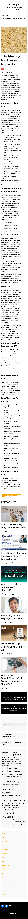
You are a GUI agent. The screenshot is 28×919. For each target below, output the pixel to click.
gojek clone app (9, 792)
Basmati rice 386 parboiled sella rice (10, 496)
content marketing (6, 765)
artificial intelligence (9, 757)
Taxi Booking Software (8, 736)
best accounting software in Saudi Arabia (11, 759)
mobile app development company (10, 803)
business (19, 761)
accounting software (9, 752)
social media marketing (8, 815)
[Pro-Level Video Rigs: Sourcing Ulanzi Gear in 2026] (14, 633)
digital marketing (9, 768)
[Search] (10, 9)
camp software (6, 763)
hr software (20, 795)
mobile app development (13, 800)
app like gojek (16, 755)
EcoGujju (14, 4)
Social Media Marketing (8, 882)
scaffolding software (6, 807)
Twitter (4, 744)
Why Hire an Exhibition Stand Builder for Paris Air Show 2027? (12, 587)
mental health (13, 798)
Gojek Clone (5, 866)
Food (3, 857)
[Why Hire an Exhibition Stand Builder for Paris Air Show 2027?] (14, 574)
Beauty (4, 837)
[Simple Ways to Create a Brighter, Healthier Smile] (14, 605)
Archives (4, 720)
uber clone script (18, 824)
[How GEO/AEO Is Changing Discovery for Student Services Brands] (14, 542)
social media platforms (7, 819)
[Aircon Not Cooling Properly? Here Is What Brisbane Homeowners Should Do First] (14, 665)
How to (4, 878)
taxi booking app (20, 822)
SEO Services (15, 807)
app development (6, 754)
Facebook (19, 742)
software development (17, 819)
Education (5, 849)
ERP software (8, 781)
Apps (3, 833)
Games (4, 861)
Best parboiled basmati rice (9, 498)
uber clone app (10, 824)
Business (5, 841)
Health (4, 870)
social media (7, 810)
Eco (3, 68)
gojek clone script (9, 795)
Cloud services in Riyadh (16, 763)
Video (4, 894)
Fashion (4, 853)
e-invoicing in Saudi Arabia (11, 777)
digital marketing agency (12, 771)
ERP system (18, 782)
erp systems (5, 786)
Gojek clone (7, 789)
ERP (15, 779)
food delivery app (13, 786)
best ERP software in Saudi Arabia (9, 761)
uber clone (4, 824)
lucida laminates (5, 798)
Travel (4, 890)
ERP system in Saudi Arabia (11, 784)
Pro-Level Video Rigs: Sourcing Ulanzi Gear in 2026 (12, 647)
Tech (3, 886)
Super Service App (7, 734)
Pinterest (14, 742)
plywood (21, 803)
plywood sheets (6, 805)
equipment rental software (7, 779)
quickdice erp (15, 805)
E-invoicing (17, 774)
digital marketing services (7, 774)
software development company (8, 822)
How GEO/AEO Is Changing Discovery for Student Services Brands (13, 556)
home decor (5, 874)
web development (7, 826)
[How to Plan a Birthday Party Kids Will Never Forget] (14, 514)
